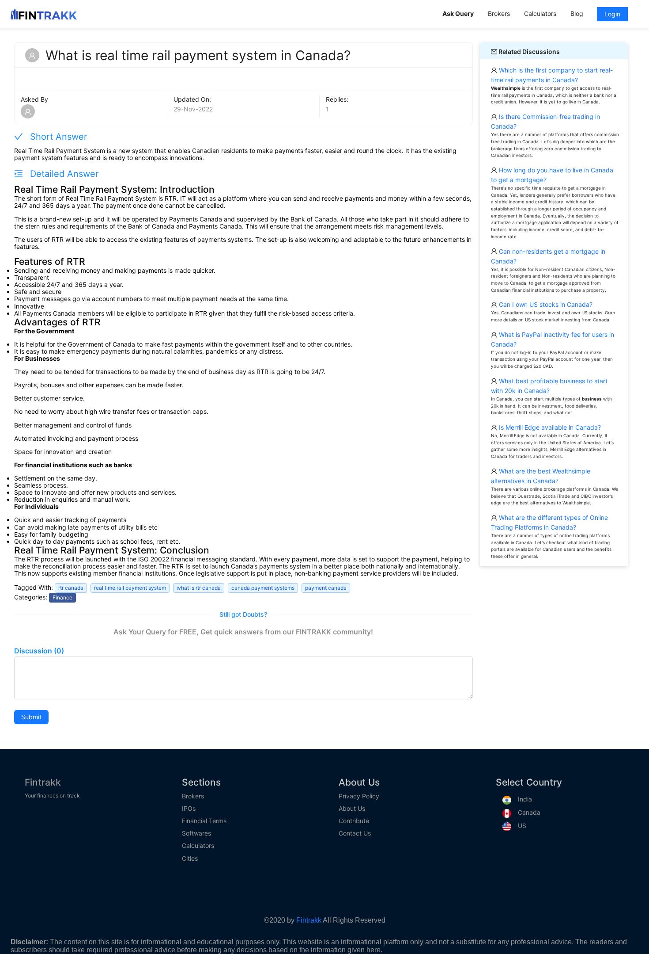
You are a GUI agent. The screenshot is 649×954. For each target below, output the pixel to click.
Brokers (193, 796)
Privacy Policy (359, 796)
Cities (190, 858)
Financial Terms (204, 820)
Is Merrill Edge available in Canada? (549, 427)
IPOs (189, 808)
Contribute (354, 820)
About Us (352, 808)
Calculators (198, 845)
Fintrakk (43, 782)
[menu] (536, 14)
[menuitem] (458, 14)
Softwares (196, 833)
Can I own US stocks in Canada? (544, 304)
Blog (576, 13)
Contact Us (355, 833)
